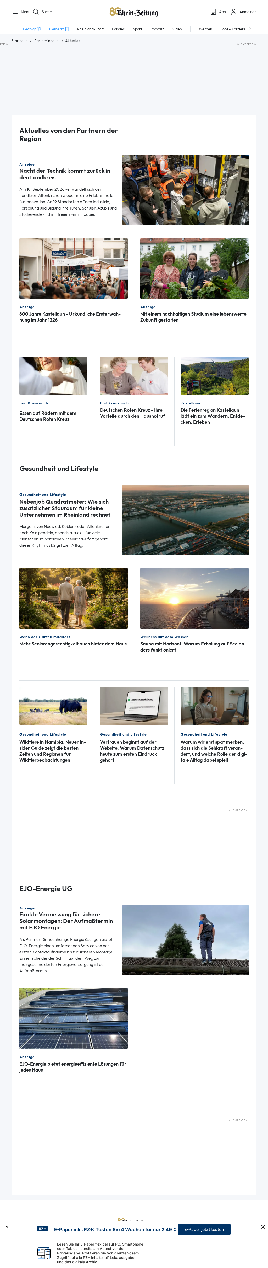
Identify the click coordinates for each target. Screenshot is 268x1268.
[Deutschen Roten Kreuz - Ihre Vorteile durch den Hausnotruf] (134, 375)
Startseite (20, 40)
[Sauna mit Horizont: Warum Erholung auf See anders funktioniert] (194, 598)
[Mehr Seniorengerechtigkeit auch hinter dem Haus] (73, 598)
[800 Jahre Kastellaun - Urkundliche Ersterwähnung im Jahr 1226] (73, 268)
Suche (47, 11)
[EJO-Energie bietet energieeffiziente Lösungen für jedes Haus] (73, 1018)
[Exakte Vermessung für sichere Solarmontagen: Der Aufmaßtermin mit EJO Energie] (185, 940)
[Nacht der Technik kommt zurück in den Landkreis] (185, 189)
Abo (222, 11)
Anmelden (247, 11)
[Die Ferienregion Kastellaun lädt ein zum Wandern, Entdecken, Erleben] (215, 375)
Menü (23, 11)
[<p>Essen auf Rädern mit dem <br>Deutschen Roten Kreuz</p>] (53, 375)
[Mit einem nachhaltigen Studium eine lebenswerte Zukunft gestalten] (194, 268)
